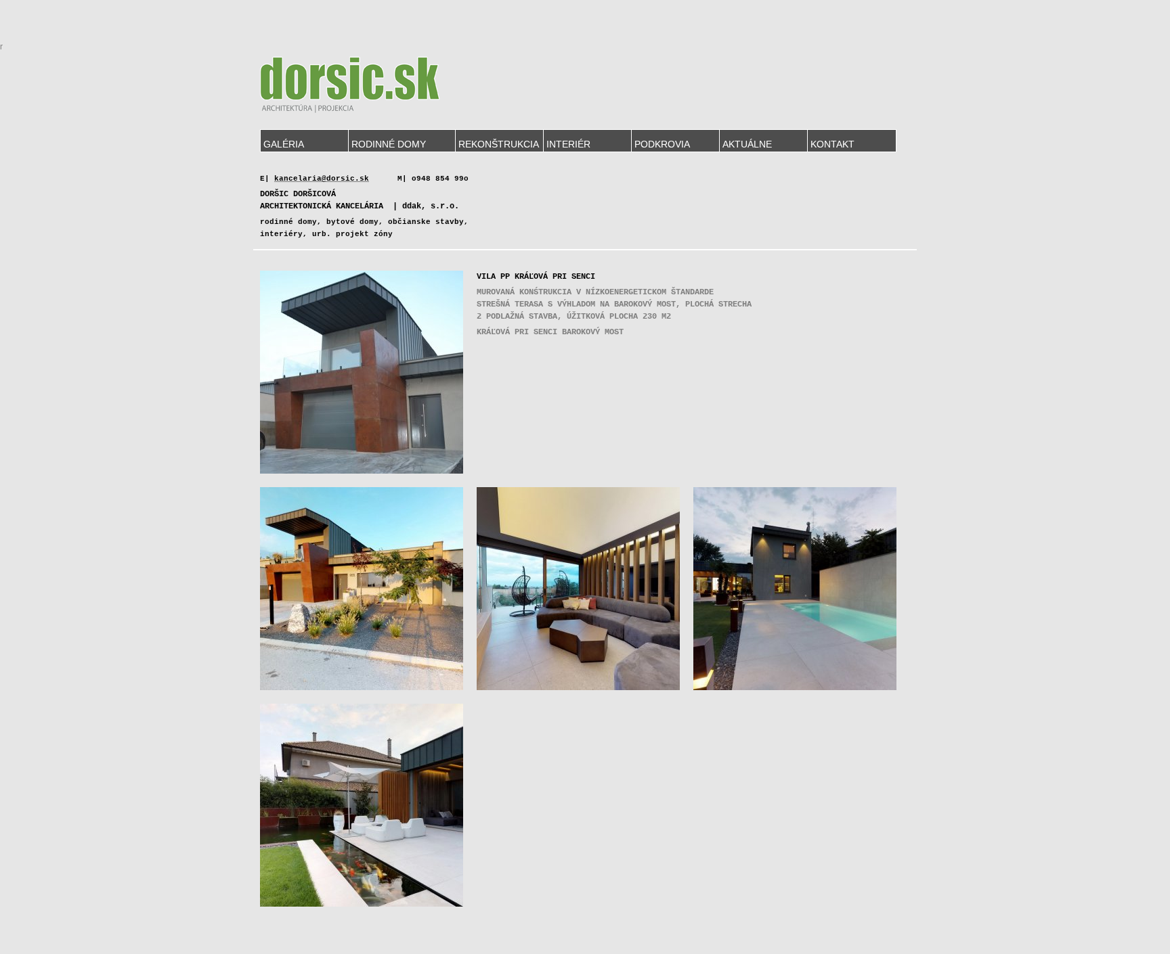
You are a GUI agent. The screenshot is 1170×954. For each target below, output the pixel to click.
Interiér (568, 144)
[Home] (350, 84)
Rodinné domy (388, 144)
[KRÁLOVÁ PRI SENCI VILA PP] (361, 471)
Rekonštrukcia (498, 144)
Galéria (283, 144)
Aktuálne (747, 144)
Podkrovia (662, 144)
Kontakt (832, 144)
